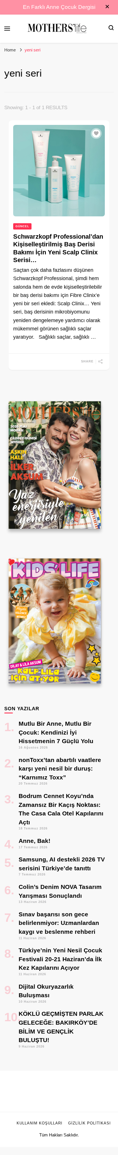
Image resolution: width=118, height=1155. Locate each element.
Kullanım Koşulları (39, 1123)
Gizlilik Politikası (89, 1123)
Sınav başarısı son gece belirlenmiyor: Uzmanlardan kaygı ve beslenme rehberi (59, 923)
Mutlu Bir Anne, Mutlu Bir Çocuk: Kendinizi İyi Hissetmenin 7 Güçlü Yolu (56, 732)
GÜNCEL (22, 226)
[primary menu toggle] (7, 29)
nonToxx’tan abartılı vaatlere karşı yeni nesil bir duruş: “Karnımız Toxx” (60, 769)
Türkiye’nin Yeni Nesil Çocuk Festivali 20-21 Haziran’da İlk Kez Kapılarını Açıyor (60, 959)
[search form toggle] (111, 28)
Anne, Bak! (34, 840)
